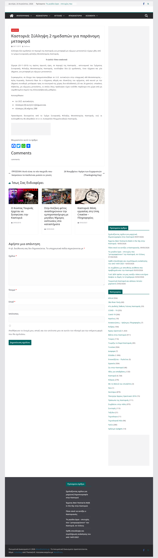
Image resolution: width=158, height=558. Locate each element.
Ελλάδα (111, 355)
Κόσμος (111, 380)
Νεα (110, 388)
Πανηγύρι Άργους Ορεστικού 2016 (122, 396)
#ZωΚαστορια (42, 15)
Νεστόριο (112, 392)
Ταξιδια (111, 412)
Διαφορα (111, 351)
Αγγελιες (58, 15)
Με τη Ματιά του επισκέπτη (119, 384)
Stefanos (27, 46)
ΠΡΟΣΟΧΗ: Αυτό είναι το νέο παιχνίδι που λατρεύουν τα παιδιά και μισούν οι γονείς (32, 173)
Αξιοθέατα (90, 15)
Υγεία (110, 425)
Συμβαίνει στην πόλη (117, 404)
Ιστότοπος (14, 313)
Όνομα (13, 290)
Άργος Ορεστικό (114, 331)
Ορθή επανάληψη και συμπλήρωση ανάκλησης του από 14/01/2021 (78, 534)
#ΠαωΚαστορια (75, 15)
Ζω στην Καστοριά (116, 367)
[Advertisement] (31, 129)
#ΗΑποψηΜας (23, 15)
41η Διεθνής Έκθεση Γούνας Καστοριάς (124, 306)
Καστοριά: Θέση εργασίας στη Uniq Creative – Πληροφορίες (88, 212)
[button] (30, 15)
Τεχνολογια (113, 416)
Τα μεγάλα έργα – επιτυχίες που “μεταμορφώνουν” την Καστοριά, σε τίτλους (77, 522)
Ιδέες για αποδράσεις (117, 371)
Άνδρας (111, 327)
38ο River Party (114, 302)
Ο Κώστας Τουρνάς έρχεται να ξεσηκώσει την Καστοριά (22, 212)
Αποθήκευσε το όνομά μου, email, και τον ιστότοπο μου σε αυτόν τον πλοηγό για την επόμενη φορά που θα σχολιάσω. (55, 332)
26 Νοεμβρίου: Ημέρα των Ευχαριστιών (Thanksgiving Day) (83, 173)
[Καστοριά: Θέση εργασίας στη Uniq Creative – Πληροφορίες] (90, 190)
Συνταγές (112, 408)
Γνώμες (111, 339)
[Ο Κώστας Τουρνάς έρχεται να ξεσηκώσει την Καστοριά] (23, 190)
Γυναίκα (111, 347)
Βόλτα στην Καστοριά (117, 335)
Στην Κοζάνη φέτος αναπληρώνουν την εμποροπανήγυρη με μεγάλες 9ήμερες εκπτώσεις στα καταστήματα (56, 216)
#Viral (110, 298)
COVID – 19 (112, 310)
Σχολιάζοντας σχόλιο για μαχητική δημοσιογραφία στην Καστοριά (77, 494)
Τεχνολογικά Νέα (115, 420)
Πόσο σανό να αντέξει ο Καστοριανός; (124, 247)
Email (12, 301)
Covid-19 (111, 314)
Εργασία (111, 363)
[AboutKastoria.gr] (12, 16)
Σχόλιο (13, 256)
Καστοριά (15, 30)
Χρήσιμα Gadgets (115, 429)
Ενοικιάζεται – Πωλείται (118, 359)
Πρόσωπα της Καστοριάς (118, 400)
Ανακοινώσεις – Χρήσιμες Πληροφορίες (124, 322)
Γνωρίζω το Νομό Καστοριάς (120, 343)
